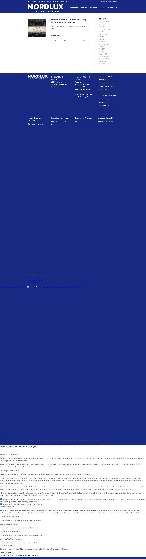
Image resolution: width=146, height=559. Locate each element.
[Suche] (116, 8)
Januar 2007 (103, 54)
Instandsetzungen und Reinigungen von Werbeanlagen (108, 94)
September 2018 (104, 29)
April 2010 (102, 39)
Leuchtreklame (103, 89)
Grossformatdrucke (104, 83)
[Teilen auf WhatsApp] (74, 41)
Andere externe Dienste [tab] (7, 506)
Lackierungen (102, 102)
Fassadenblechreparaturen (106, 99)
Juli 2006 (102, 64)
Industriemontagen (104, 105)
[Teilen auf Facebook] (55, 41)
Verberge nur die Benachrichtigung (55, 444)
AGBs (100, 109)
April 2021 (102, 27)
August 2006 (103, 61)
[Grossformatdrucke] (37, 28)
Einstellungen (71, 444)
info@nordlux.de (63, 1)
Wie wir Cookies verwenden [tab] (9, 454)
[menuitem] (97, 1)
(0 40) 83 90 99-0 (52, 1)
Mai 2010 (102, 37)
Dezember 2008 (104, 44)
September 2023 (104, 22)
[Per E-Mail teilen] (84, 41)
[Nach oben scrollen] (0, 436)
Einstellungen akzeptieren (36, 444)
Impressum (115, 1)
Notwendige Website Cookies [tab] (9, 471)
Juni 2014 (102, 32)
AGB (97, 1)
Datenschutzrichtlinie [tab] (7, 545)
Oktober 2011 (103, 34)
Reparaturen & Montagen (106, 86)
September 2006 (104, 59)
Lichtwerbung (102, 79)
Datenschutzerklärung (105, 1)
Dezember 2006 (104, 56)
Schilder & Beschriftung (105, 76)
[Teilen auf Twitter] (65, 41)
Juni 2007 (102, 51)
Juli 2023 (102, 24)
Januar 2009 (103, 41)
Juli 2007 (102, 49)
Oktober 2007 (103, 46)
